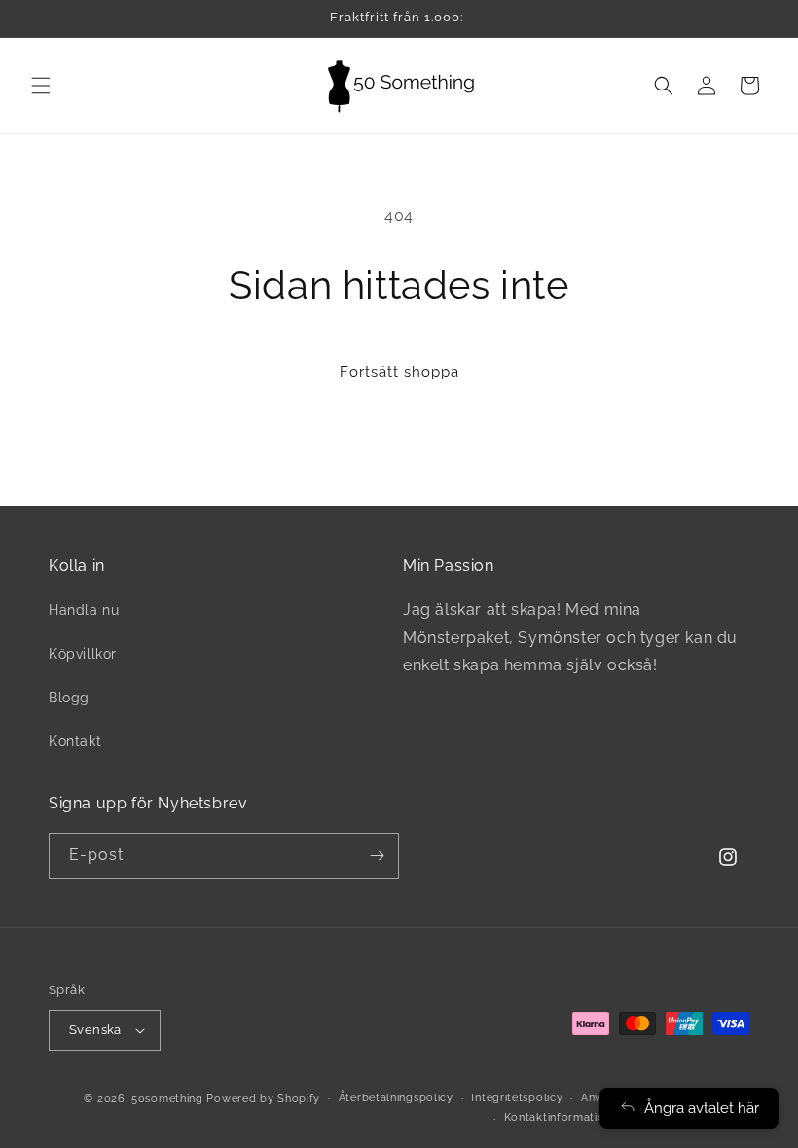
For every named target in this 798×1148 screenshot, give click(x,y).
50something (167, 1099)
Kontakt (75, 741)
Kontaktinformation (558, 1117)
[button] (40, 85)
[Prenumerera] (376, 856)
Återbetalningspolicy (396, 1098)
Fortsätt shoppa (399, 371)
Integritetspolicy (516, 1098)
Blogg (69, 697)
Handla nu (84, 610)
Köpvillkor (83, 654)
